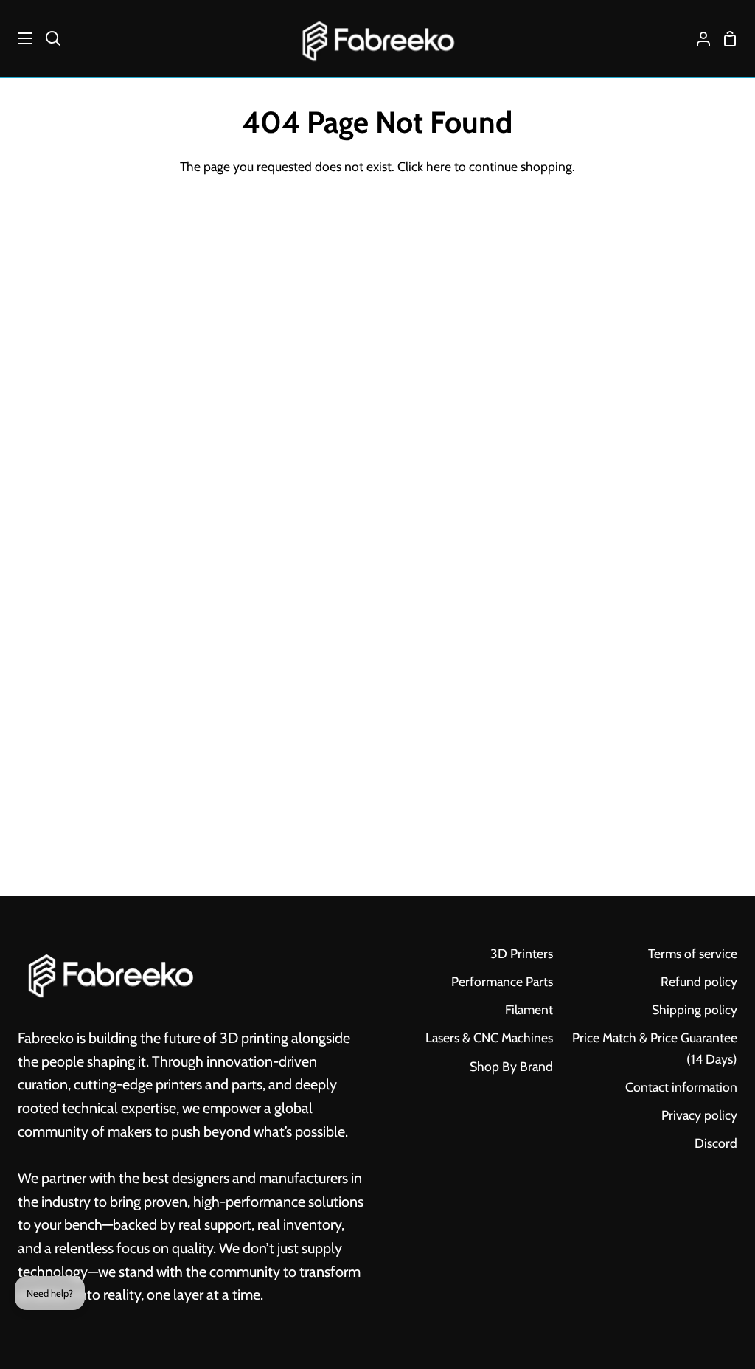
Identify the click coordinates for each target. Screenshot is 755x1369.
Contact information (681, 1087)
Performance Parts (502, 981)
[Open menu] (17, 38)
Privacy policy (699, 1115)
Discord (716, 1143)
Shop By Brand (511, 1066)
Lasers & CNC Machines (489, 1037)
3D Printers (521, 953)
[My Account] (697, 38)
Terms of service (692, 953)
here (438, 166)
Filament (529, 1009)
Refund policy (699, 981)
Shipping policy (694, 1009)
